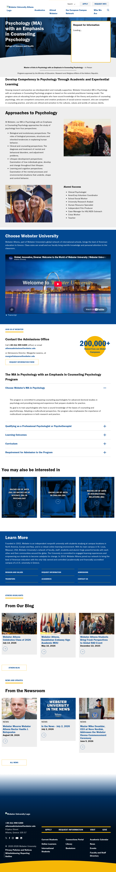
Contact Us (83, 579)
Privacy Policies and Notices (18, 850)
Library (69, 844)
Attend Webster (53, 12)
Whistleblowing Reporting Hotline (17, 855)
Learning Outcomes (16, 434)
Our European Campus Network (76, 12)
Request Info (100, 4)
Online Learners (49, 844)
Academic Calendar (99, 839)
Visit (92, 829)
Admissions (83, 572)
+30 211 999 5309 (18, 345)
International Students (48, 850)
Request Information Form (21, 362)
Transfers (10, 579)
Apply (85, 4)
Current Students (50, 839)
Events (93, 848)
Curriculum (11, 443)
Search (70, 4)
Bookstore (70, 848)
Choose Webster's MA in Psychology (25, 387)
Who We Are (98, 12)
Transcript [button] (12, 315)
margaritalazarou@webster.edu (20, 356)
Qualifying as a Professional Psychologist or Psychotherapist (38, 426)
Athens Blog (14, 668)
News (92, 844)
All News (14, 762)
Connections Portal (75, 839)
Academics (40, 10)
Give (104, 829)
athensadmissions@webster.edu (20, 348)
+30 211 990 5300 (14, 823)
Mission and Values (14, 572)
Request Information (51, 572)
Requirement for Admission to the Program (29, 452)
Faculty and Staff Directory (98, 854)
